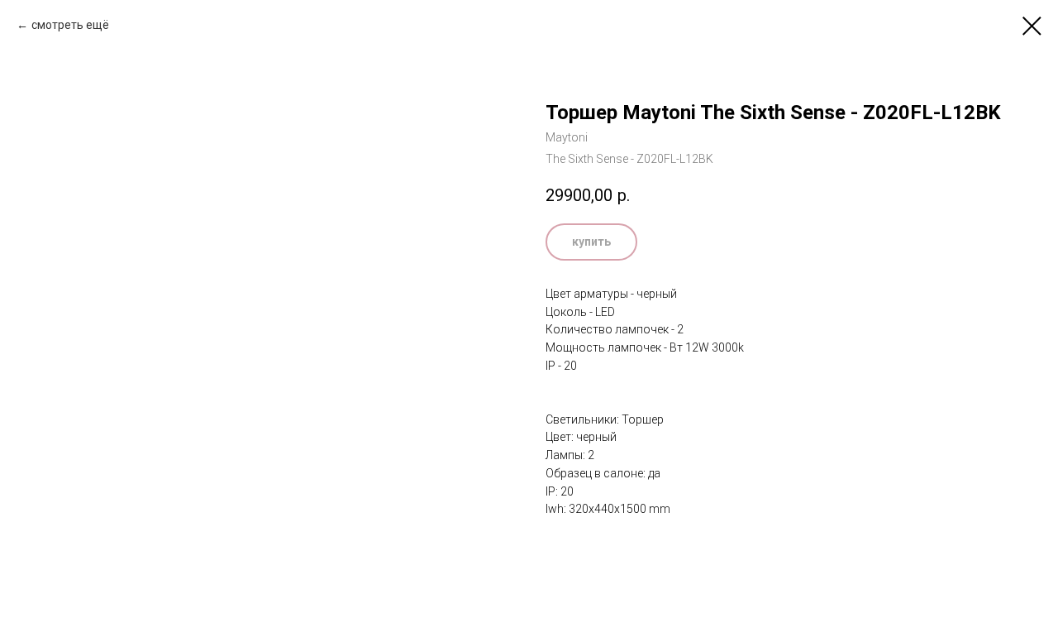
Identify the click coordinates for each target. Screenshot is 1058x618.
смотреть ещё (70, 24)
